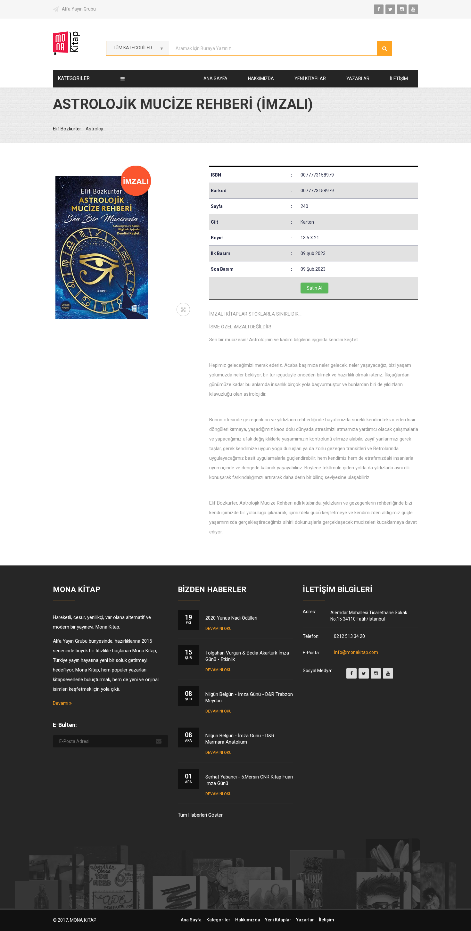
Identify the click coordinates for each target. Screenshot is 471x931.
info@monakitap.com (356, 652)
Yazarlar (357, 78)
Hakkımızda (261, 78)
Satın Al (314, 288)
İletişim (399, 78)
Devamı (61, 703)
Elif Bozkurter (67, 129)
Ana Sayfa (215, 78)
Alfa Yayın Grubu (79, 9)
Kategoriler (218, 920)
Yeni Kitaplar (310, 78)
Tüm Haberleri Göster (200, 815)
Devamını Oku (218, 628)
